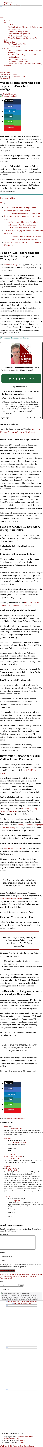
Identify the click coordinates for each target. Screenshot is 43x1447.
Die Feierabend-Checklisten (18, 59)
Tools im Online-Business (18, 36)
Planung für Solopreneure (18, 31)
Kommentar (4, 1234)
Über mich (7, 66)
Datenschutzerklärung (12, 5)
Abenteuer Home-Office (25, 1437)
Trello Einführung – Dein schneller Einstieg (25, 64)
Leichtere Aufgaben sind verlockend (24, 225)
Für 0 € (6, 48)
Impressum (8, 3)
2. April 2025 (12, 1170)
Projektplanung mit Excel (18, 61)
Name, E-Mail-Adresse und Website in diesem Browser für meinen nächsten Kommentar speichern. (20, 1266)
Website (2, 1261)
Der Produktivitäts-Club (17, 44)
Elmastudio (19, 1442)
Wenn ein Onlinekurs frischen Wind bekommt (21, 1274)
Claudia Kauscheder (9, 94)
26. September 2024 (18, 76)
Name (2, 1253)
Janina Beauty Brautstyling (13, 1156)
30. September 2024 (15, 1128)
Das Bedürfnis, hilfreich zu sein (23, 228)
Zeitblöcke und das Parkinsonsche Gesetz (26, 236)
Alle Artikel (12, 25)
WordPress (21, 1440)
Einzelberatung (14, 46)
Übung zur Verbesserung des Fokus (24, 239)
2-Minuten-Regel (11, 265)
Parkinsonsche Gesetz (13, 848)
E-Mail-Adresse (6, 1257)
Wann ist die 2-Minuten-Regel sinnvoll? (26, 213)
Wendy (6, 1127)
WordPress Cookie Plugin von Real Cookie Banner (17, 1446)
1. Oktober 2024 (13, 1158)
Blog (5, 23)
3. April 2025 (17, 1201)
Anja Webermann (10, 1168)
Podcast (6, 40)
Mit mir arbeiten (9, 42)
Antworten (7, 1139)
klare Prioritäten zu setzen (11, 898)
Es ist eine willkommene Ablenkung (24, 222)
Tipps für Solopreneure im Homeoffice (23, 38)
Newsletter (7, 21)
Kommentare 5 (5, 78)
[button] (8, 100)
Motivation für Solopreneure (19, 34)
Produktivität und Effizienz (9, 74)
